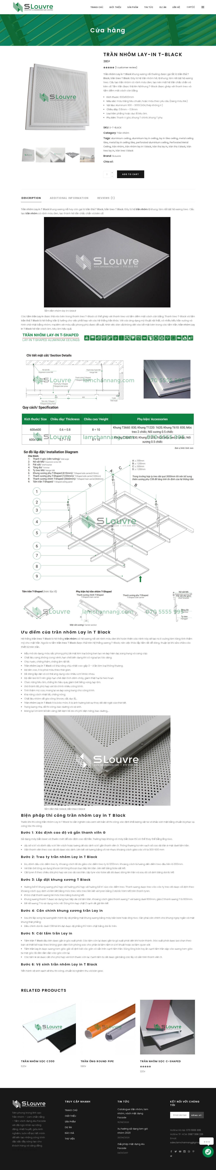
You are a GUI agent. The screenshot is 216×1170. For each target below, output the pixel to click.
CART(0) (191, 7)
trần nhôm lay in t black (138, 146)
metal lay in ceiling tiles (122, 142)
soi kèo (33, 1149)
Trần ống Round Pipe (97, 1061)
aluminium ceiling (121, 138)
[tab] (35, 199)
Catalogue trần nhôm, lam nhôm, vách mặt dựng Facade (132, 1113)
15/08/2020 (123, 1122)
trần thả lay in (159, 146)
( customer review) (126, 67)
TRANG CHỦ (71, 1110)
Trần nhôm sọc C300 (38, 1061)
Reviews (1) (106, 198)
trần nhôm (118, 146)
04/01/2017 (122, 1152)
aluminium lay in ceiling (145, 138)
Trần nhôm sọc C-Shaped (160, 1061)
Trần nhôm (123, 133)
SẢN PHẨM (70, 1121)
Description (31, 198)
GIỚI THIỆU (70, 1116)
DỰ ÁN (68, 1127)
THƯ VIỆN (70, 1138)
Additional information (69, 198)
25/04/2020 (123, 1137)
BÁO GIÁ (69, 1133)
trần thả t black (177, 146)
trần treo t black (124, 150)
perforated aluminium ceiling (152, 142)
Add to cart (130, 174)
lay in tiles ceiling (168, 138)
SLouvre (116, 156)
